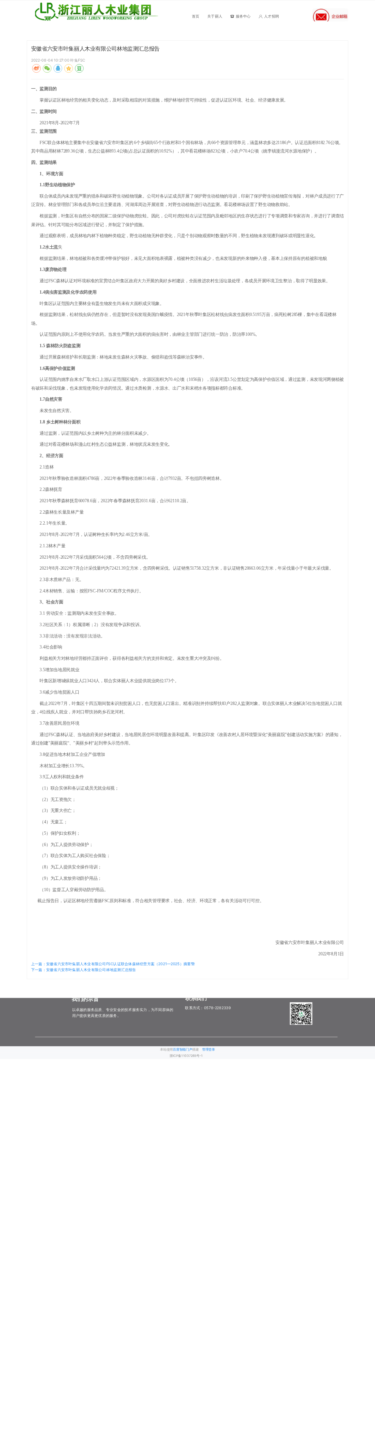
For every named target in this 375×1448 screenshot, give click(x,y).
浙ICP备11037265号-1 (186, 1056)
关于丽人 (214, 16)
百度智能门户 (182, 1049)
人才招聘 (271, 16)
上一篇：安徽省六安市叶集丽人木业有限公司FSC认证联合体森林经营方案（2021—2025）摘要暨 (113, 964)
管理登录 (208, 1049)
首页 (195, 16)
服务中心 (243, 16)
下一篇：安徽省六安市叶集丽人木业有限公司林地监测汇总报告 (83, 969)
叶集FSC (77, 60)
